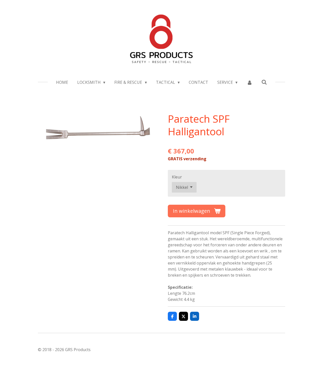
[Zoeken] (264, 82)
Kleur (177, 177)
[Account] (249, 82)
